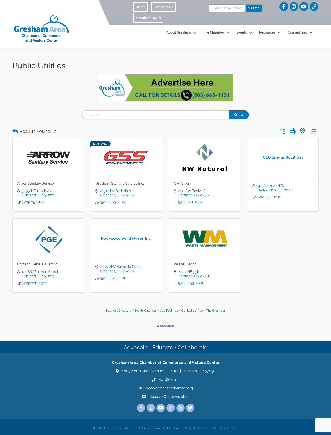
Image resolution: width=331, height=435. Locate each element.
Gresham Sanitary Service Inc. (119, 183)
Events (241, 32)
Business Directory (118, 310)
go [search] (240, 114)
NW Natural (183, 183)
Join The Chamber (212, 310)
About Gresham (179, 32)
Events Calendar (145, 310)
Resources (267, 32)
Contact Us (188, 310)
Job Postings (169, 310)
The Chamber (213, 32)
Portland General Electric (37, 264)
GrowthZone (229, 428)
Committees (297, 32)
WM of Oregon (185, 264)
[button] (15, 131)
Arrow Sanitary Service (35, 183)
